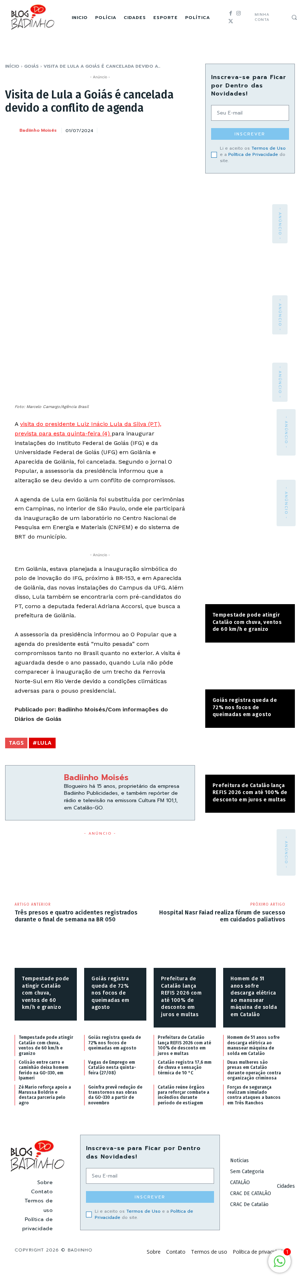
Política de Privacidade (253, 154)
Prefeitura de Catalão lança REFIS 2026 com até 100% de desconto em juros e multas (250, 792)
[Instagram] (238, 13)
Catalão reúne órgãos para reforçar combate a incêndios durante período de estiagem (183, 1095)
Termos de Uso (268, 148)
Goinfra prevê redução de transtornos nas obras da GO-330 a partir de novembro (115, 1095)
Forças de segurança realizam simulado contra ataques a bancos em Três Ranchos (254, 1095)
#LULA (42, 743)
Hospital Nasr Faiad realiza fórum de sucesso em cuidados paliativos (222, 916)
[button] (294, 17)
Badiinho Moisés (38, 130)
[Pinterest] (153, 129)
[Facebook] (231, 13)
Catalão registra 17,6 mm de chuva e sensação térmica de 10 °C (184, 1067)
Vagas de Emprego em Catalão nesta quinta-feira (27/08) (112, 1067)
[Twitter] (231, 21)
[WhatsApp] (170, 129)
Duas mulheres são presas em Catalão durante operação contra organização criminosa (254, 1070)
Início (12, 66)
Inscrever (250, 134)
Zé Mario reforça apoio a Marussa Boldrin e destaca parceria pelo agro (45, 1095)
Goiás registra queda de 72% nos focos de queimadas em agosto (245, 707)
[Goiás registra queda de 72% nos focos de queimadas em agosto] (250, 669)
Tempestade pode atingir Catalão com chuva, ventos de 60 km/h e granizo (247, 622)
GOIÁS (31, 66)
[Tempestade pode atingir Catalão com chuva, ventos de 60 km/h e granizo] (250, 584)
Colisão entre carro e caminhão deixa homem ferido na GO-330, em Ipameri (43, 1070)
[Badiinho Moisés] (11, 130)
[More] (187, 129)
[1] (279, 1265)
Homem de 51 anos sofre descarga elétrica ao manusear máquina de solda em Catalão (253, 1045)
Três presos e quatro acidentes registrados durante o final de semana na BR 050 (76, 916)
